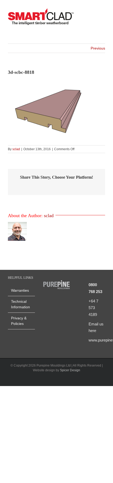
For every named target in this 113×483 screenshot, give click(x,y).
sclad (16, 149)
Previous (98, 48)
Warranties (20, 290)
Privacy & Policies (19, 321)
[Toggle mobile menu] (103, 17)
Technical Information (20, 304)
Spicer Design (70, 370)
